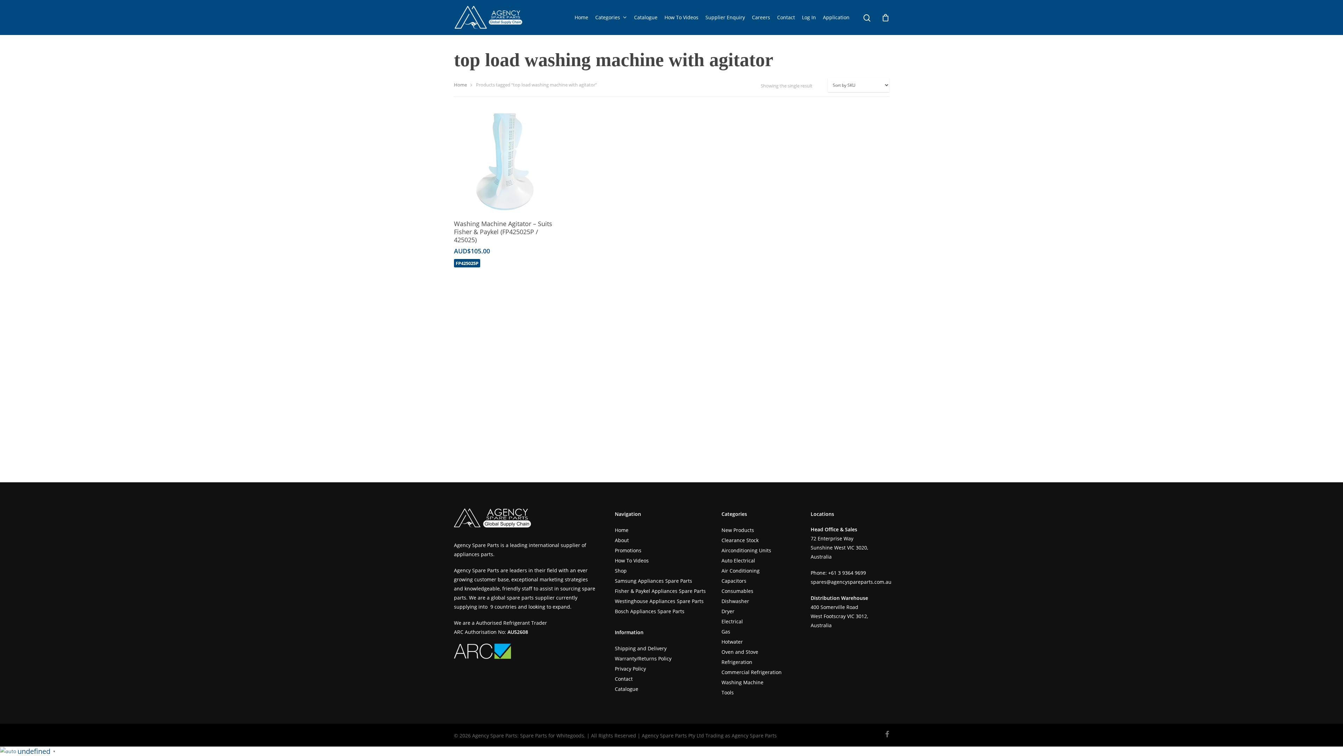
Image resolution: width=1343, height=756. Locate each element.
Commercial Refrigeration (752, 672)
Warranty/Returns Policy (643, 658)
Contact (786, 17)
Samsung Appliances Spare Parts (653, 581)
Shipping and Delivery (641, 648)
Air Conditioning (741, 570)
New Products (738, 530)
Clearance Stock (740, 540)
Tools (728, 692)
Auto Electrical (738, 560)
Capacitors (734, 581)
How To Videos (681, 17)
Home (581, 17)
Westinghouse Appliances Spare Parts (659, 601)
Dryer (728, 611)
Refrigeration (737, 662)
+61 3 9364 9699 (847, 572)
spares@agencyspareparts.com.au (851, 582)
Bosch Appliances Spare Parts (649, 611)
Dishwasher (735, 601)
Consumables (737, 591)
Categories (607, 17)
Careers (761, 17)
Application (836, 17)
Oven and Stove (740, 652)
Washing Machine (742, 682)
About (622, 540)
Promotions (628, 550)
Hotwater (732, 641)
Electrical (732, 621)
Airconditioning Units (746, 550)
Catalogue (646, 17)
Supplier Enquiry (725, 17)
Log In (809, 17)
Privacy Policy (630, 668)
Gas (726, 631)
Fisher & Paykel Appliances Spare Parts (660, 591)
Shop (621, 570)
